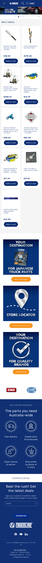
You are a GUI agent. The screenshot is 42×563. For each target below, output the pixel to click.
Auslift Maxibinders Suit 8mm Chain (30, 47)
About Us (14, 552)
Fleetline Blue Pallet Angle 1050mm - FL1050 (11, 211)
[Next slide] (27, 17)
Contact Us (21, 516)
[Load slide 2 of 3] (21, 17)
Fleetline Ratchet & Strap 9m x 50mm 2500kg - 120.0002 (10, 170)
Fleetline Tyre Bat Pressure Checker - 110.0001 (10, 47)
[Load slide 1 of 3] (18, 17)
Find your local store (21, 326)
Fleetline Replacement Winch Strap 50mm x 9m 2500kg (31, 88)
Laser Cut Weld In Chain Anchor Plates (31, 169)
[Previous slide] (15, 17)
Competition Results (21, 557)
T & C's (28, 555)
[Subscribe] (35, 503)
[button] (4, 3)
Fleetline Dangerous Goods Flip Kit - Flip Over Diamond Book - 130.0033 (31, 129)
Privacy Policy (24, 552)
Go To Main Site (20, 550)
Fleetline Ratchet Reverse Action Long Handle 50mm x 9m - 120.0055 (11, 129)
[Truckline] (13, 3)
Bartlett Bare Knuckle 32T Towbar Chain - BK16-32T (11, 88)
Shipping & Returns (16, 555)
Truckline (15, 543)
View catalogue (21, 279)
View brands (21, 372)
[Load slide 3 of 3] (23, 17)
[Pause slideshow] (40, 17)
